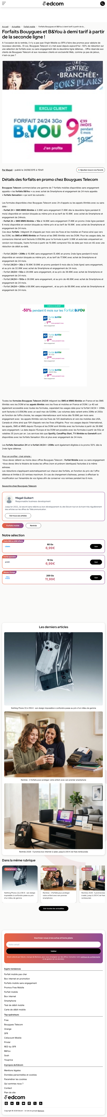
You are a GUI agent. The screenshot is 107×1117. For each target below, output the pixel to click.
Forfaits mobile (12, 525)
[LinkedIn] (12, 1103)
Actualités (16, 26)
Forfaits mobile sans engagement (20, 983)
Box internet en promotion (17, 978)
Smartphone (10, 1000)
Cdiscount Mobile (12, 1037)
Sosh (6, 1055)
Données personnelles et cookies (20, 1074)
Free (6, 1020)
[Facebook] (18, 1103)
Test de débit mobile (14, 1005)
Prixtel (7, 1042)
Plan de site (10, 1092)
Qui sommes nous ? (13, 1083)
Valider (54, 951)
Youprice (8, 1060)
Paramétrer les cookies (15, 1079)
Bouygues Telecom (13, 1024)
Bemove (41, 1111)
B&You (7, 1051)
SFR (6, 1033)
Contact (8, 1088)
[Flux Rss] (41, 1103)
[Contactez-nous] (102, 3)
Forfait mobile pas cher (15, 974)
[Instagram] (29, 1103)
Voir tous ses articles (18, 516)
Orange (7, 1029)
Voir (96, 546)
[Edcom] (53, 3)
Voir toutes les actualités (53, 908)
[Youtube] (23, 1103)
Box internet (10, 996)
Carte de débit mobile (15, 1009)
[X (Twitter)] (35, 1103)
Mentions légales (12, 1070)
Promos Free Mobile (14, 987)
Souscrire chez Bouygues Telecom (19, 486)
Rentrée (33, 525)
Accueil (5, 26)
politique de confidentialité (90, 957)
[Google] (6, 1103)
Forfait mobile (29, 26)
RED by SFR (10, 1046)
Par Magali (7, 170)
